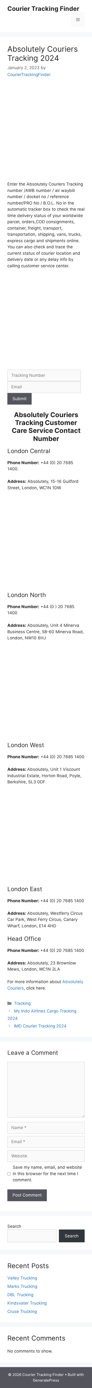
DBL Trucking (20, 1294)
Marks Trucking (22, 1286)
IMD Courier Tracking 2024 (40, 1026)
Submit (19, 398)
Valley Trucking (22, 1278)
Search (14, 1226)
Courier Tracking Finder (43, 8)
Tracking (22, 1003)
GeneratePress (46, 1380)
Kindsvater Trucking (27, 1303)
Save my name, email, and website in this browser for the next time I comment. (47, 1173)
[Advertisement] (46, 133)
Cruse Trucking (22, 1311)
